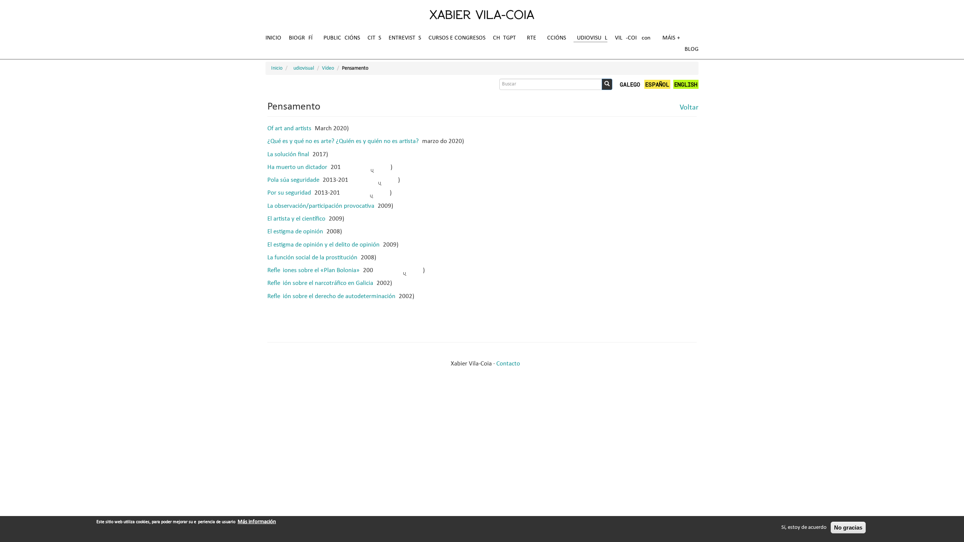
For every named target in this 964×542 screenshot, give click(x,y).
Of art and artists (289, 128)
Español (657, 84)
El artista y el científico (296, 219)
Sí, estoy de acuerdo (804, 527)
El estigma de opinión (295, 231)
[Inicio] (482, 14)
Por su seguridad (289, 193)
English (685, 84)
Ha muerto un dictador (297, 167)
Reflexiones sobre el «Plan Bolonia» (313, 270)
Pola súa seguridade (293, 180)
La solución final (288, 154)
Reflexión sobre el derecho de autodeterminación (331, 296)
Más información (257, 522)
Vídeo (328, 68)
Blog (692, 49)
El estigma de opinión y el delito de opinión (323, 245)
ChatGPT (504, 38)
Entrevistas (405, 38)
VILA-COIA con (632, 38)
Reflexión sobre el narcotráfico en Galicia (320, 283)
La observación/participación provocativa (320, 206)
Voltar (689, 107)
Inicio (273, 38)
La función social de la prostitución (312, 257)
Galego (630, 84)
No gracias (848, 527)
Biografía (302, 38)
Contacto (508, 364)
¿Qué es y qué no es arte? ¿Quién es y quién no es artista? (343, 141)
